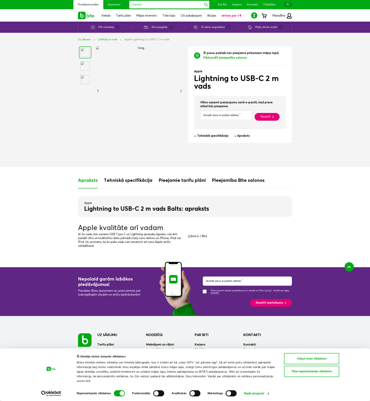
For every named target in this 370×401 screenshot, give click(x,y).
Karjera (237, 4)
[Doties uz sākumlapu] (85, 340)
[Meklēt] (206, 4)
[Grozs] (264, 15)
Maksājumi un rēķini (160, 344)
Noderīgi (154, 335)
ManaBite (279, 15)
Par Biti (222, 4)
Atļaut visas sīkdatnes (311, 358)
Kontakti (252, 4)
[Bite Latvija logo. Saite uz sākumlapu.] (86, 15)
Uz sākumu (84, 39)
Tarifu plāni (105, 344)
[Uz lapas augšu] (349, 266)
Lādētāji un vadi (107, 39)
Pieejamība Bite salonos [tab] (238, 180)
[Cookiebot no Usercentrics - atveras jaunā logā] (51, 393)
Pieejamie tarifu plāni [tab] (182, 180)
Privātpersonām (88, 4)
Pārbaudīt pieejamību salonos (225, 57)
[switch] (158, 393)
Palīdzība (269, 4)
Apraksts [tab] (88, 180)
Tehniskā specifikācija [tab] (128, 180)
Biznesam (114, 4)
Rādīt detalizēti (254, 393)
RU (288, 4)
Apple (198, 71)
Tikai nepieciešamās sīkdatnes (311, 371)
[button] (254, 15)
